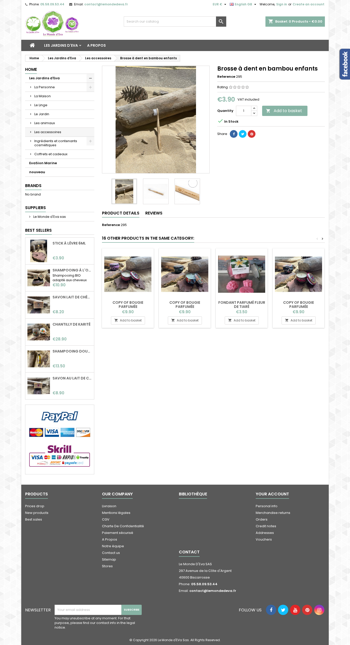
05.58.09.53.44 (52, 4)
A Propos (96, 45)
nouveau (37, 172)
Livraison (109, 506)
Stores (107, 566)
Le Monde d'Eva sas (49, 216)
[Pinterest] (251, 134)
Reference (226, 76)
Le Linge (40, 105)
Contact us (111, 552)
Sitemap (109, 559)
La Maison (42, 96)
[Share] (234, 134)
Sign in (281, 4)
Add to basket (284, 111)
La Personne (44, 87)
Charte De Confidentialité (123, 526)
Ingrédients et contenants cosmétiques (55, 143)
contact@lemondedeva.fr (106, 4)
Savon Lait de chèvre (72, 297)
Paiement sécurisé (117, 532)
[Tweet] (242, 134)
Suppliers (35, 208)
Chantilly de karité (71, 324)
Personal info (266, 506)
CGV (105, 519)
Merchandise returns (273, 512)
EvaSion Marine (43, 163)
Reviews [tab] (153, 213)
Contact (189, 552)
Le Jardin (41, 114)
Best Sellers (38, 230)
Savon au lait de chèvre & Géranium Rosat (72, 378)
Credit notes (266, 526)
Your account (272, 494)
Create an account (308, 4)
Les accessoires (47, 132)
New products (36, 512)
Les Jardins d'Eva (61, 45)
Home (31, 69)
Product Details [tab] (120, 213)
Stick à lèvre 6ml (69, 243)
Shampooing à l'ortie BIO (72, 270)
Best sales (33, 519)
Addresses (265, 532)
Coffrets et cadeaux (50, 154)
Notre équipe (113, 546)
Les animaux (44, 123)
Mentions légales (116, 512)
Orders (261, 519)
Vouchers (264, 539)
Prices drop (34, 506)
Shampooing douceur (72, 351)
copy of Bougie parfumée (127, 304)
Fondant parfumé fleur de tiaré (241, 304)
